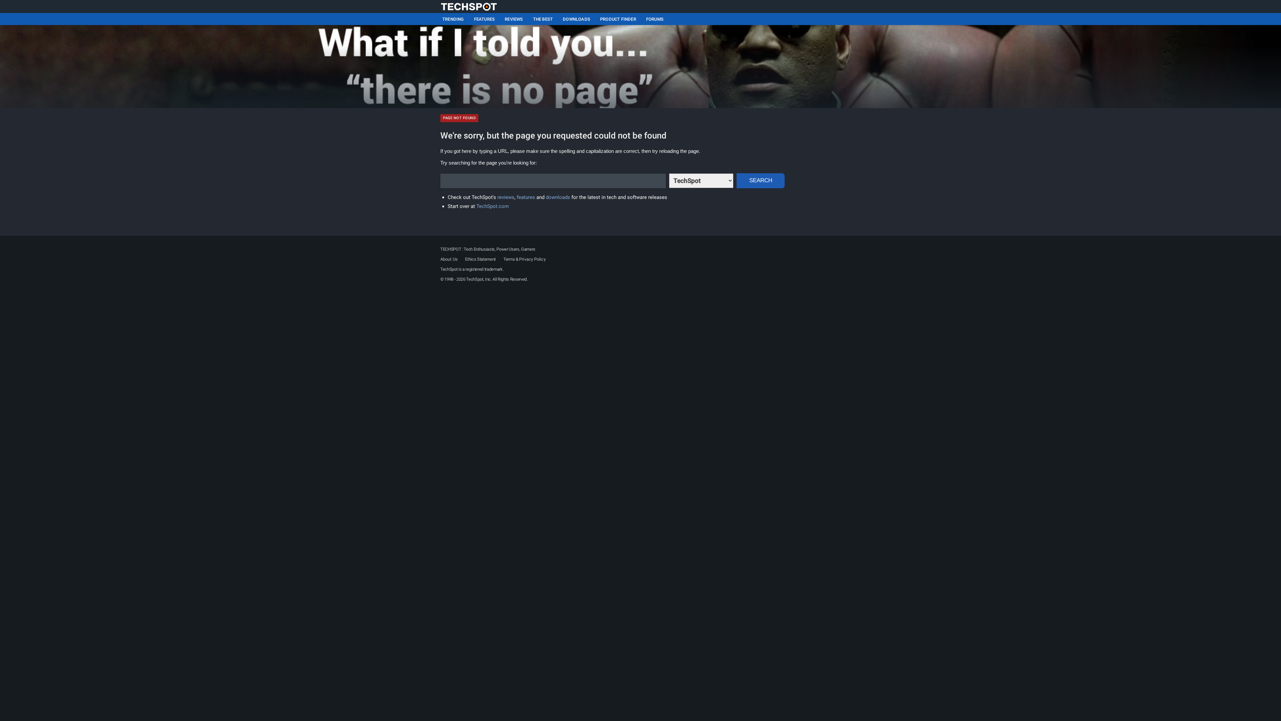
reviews (505, 197)
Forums (655, 19)
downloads (558, 197)
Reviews (514, 19)
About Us (449, 259)
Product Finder (618, 19)
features (526, 197)
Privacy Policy (532, 259)
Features (484, 19)
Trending (453, 19)
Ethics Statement (480, 259)
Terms (509, 259)
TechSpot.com (492, 206)
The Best (543, 19)
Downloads (576, 19)
